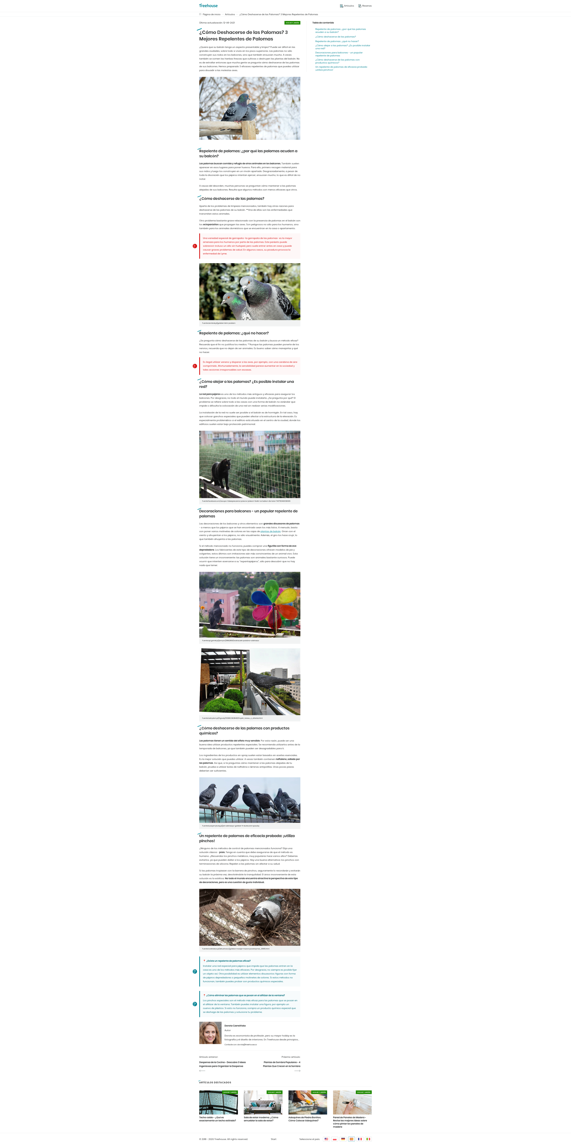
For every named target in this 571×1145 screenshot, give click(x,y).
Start (273, 1139)
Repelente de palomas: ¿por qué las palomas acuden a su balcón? (340, 30)
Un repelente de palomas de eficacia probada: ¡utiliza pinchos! (341, 68)
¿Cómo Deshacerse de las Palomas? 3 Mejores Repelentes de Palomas (278, 14)
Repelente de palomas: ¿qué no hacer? (337, 41)
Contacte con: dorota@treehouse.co (241, 1045)
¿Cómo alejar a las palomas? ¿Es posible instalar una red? (342, 47)
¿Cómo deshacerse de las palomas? (335, 37)
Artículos (230, 14)
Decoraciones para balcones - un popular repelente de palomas (339, 54)
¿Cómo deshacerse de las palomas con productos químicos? (337, 61)
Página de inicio (212, 14)
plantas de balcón (271, 531)
